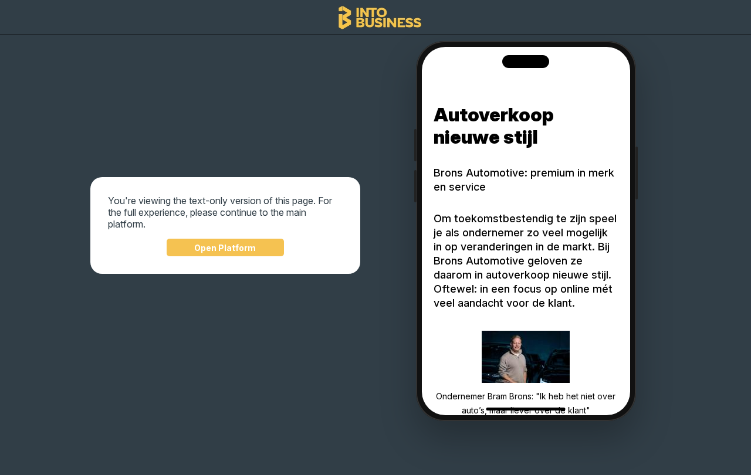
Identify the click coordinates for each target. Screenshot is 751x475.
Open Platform (225, 248)
